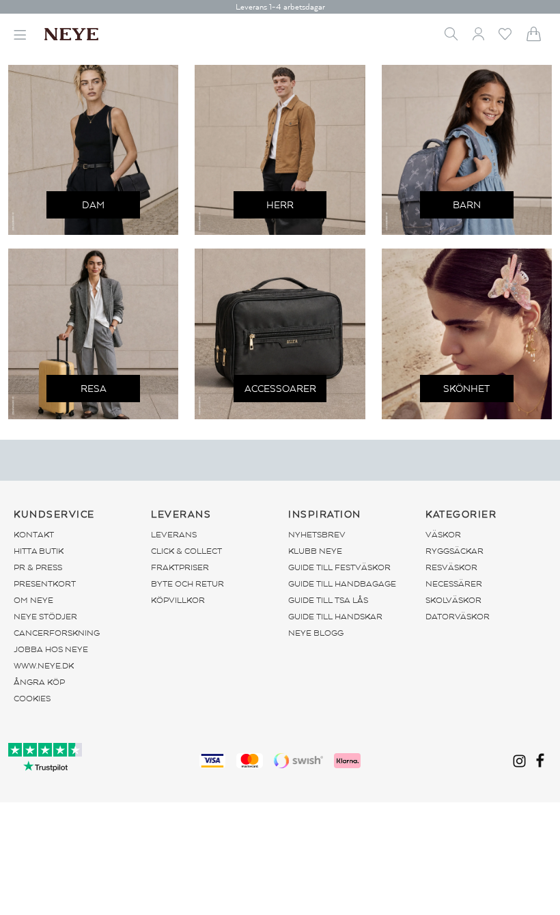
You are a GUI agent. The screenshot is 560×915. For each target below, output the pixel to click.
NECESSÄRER (453, 584)
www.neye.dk (44, 666)
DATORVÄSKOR (457, 616)
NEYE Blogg (316, 633)
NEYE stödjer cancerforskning (57, 625)
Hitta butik (39, 551)
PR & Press (38, 567)
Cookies (32, 698)
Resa (94, 389)
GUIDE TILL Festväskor (339, 567)
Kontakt (34, 534)
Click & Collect (186, 551)
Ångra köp (39, 682)
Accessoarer (280, 389)
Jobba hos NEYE (51, 649)
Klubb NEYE (315, 551)
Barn (467, 205)
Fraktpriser (180, 567)
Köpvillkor (178, 600)
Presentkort (45, 584)
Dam (93, 205)
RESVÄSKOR (451, 567)
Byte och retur (187, 584)
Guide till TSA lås (328, 600)
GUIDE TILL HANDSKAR (335, 616)
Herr (280, 205)
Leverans (174, 534)
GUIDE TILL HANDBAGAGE (342, 584)
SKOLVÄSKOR (453, 600)
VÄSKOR (443, 534)
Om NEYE (33, 600)
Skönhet (466, 389)
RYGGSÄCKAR (454, 551)
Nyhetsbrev (317, 534)
